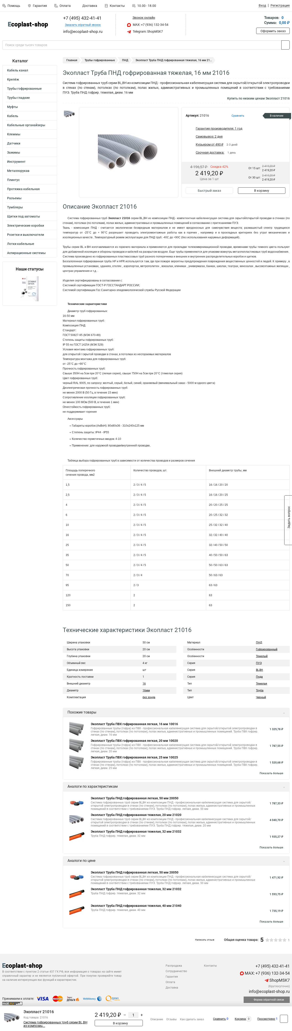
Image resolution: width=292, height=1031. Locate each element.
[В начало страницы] (284, 1019)
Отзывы (171, 1019)
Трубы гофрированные (24, 88)
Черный (261, 697)
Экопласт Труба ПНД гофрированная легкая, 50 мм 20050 (134, 798)
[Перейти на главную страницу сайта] (28, 25)
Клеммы (13, 134)
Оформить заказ (273, 31)
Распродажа (174, 965)
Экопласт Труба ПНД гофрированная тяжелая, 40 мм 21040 (136, 906)
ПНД (125, 60)
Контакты (117, 6)
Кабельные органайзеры (26, 125)
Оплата (65, 6)
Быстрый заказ (209, 190)
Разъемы (14, 198)
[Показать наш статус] (30, 288)
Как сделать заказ (192, 1019)
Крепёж (13, 79)
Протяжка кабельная (23, 189)
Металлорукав (18, 171)
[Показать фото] (69, 114)
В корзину (261, 190)
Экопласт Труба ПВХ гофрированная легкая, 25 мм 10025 (134, 757)
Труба (259, 690)
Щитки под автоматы (23, 216)
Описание (156, 1019)
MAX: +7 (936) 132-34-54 (150, 24)
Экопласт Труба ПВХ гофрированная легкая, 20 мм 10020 (134, 740)
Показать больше (271, 773)
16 (144, 683)
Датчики (13, 143)
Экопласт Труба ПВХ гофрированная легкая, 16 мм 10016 (134, 724)
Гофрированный (266, 649)
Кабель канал (17, 70)
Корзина (240, 1019)
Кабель (12, 116)
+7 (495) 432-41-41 (82, 18)
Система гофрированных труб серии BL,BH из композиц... (55, 1024)
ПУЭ (259, 663)
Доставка (89, 6)
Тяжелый (262, 656)
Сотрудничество (176, 971)
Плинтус (13, 180)
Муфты (12, 107)
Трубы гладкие (18, 98)
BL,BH (259, 670)
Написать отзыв (204, 939)
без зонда (149, 697)
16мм (146, 690)
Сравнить (219, 1019)
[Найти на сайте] (285, 45)
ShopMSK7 (279, 980)
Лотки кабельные (20, 244)
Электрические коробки (25, 225)
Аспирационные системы (26, 253)
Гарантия (40, 6)
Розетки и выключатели (25, 234)
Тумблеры (15, 207)
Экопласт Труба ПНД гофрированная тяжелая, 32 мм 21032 (136, 831)
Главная (71, 60)
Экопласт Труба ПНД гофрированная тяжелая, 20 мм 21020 (136, 815)
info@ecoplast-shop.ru (269, 991)
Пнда (259, 676)
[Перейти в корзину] (259, 20)
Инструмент (16, 161)
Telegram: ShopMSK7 (147, 31)
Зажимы (13, 152)
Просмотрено (266, 1019)
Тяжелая (261, 683)
